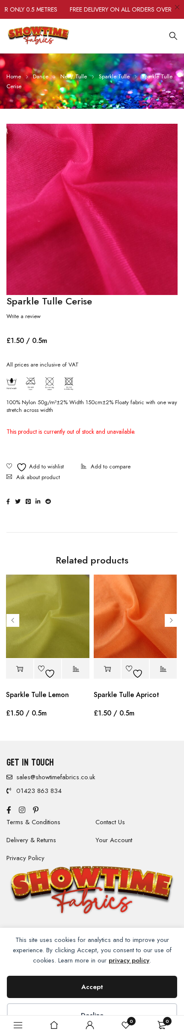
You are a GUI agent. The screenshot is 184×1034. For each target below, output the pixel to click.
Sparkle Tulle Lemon (37, 695)
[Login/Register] (89, 1025)
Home (13, 76)
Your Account (113, 840)
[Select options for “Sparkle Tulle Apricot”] (107, 669)
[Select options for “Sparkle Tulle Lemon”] (19, 669)
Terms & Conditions (33, 822)
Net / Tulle (73, 76)
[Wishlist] (35, 467)
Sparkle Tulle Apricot (126, 695)
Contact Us (110, 822)
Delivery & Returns (31, 840)
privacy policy (129, 960)
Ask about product (38, 477)
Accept (92, 987)
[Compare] (106, 467)
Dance (40, 76)
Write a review (23, 316)
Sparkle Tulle (114, 76)
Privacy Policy (25, 858)
